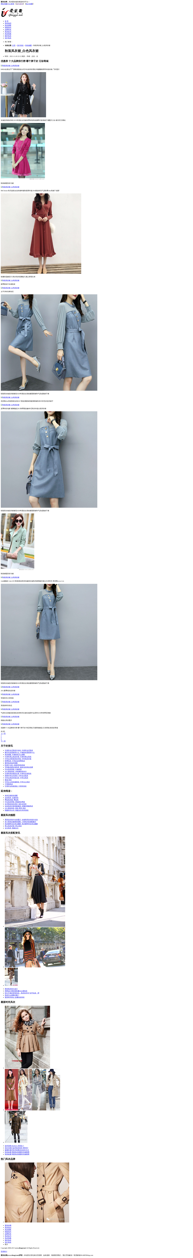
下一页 (3, 741)
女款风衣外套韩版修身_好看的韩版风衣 (19, 806)
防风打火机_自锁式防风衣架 (15, 765)
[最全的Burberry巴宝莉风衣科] (37, 1222)
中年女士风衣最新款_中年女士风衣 (17, 782)
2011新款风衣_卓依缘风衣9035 (16, 771)
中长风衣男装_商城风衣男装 (15, 802)
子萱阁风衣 (9, 784)
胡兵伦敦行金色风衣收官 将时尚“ (16, 1148)
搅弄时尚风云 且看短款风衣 (15, 997)
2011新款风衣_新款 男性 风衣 (15, 808)
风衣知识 (8, 23)
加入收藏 (29, 4)
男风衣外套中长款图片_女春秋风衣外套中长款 (21, 819)
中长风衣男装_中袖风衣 (13, 769)
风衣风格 (8, 34)
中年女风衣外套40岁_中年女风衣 (16, 778)
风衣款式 (8, 32)
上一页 (3, 733)
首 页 (6, 21)
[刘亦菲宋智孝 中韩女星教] (32, 1110)
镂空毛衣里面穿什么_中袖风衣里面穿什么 (20, 752)
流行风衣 (8, 38)
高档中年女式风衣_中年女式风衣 (16, 776)
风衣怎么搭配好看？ (12, 995)
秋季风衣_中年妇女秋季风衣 (15, 761)
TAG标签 (11, 4)
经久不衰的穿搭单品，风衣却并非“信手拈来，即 (22, 993)
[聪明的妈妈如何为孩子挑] (27, 1068)
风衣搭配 (8, 25)
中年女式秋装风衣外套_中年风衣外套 (18, 759)
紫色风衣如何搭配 (11, 763)
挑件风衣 (8, 36)
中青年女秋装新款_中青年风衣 (16, 786)
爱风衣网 (8, 1225)
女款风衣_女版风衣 (11, 798)
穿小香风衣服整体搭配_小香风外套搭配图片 (20, 822)
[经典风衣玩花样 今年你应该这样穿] (35, 926)
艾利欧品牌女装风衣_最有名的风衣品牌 (19, 767)
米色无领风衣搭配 (11, 795)
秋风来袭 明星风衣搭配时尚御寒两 (17, 1152)
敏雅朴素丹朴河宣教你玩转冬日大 (17, 1150)
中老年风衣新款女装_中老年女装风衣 (18, 773)
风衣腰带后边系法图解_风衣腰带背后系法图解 (21, 824)
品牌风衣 (8, 29)
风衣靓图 (28, 45)
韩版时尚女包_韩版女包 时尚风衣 (17, 810)
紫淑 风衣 (8, 780)
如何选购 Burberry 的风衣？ (14, 1146)
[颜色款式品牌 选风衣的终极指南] (35, 967)
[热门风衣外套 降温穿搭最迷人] (11, 985)
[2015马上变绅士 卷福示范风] (16, 1142)
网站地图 (4, 4)
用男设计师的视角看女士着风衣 (16, 991)
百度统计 (4, 1251)
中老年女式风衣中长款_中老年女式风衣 (19, 750)
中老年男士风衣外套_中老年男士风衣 (18, 757)
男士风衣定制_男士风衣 (13, 826)
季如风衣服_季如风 (11, 800)
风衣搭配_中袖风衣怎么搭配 (15, 754)
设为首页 (19, 4)
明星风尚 (8, 27)
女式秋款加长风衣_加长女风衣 (16, 804)
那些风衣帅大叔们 (11, 989)
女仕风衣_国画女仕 (11, 828)
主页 (13, 45)
